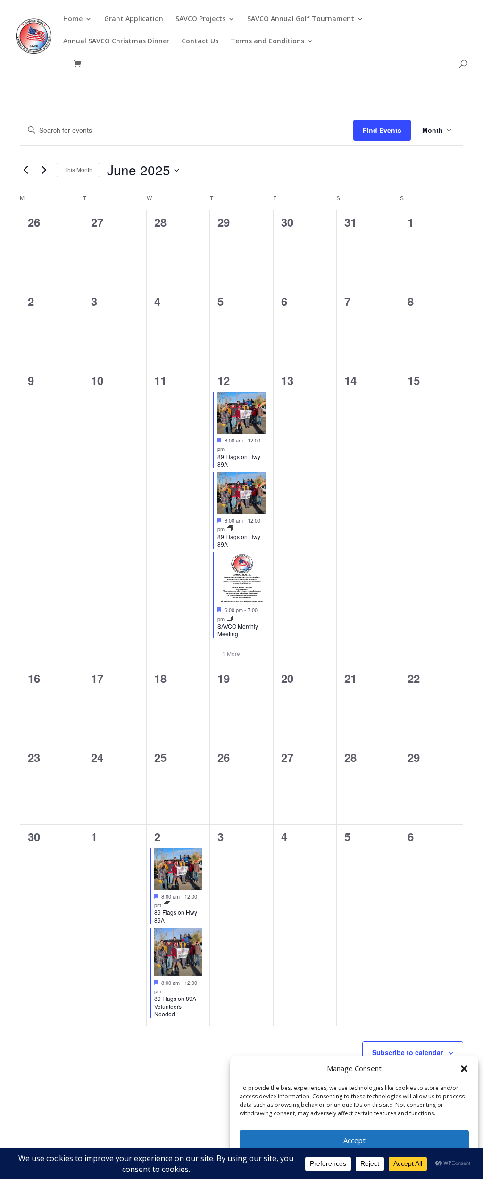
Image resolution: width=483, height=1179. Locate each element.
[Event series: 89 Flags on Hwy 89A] (230, 528)
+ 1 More (228, 653)
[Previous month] (25, 170)
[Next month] (44, 170)
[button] (464, 1068)
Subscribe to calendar (407, 1052)
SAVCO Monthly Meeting (237, 630)
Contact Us (200, 41)
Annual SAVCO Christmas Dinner (116, 41)
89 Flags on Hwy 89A (238, 460)
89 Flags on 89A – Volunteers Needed (177, 1006)
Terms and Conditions (267, 41)
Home (73, 19)
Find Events (382, 130)
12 (223, 380)
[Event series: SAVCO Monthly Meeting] (230, 618)
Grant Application (133, 19)
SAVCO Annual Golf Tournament (300, 19)
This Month (78, 169)
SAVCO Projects (200, 19)
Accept (354, 1140)
